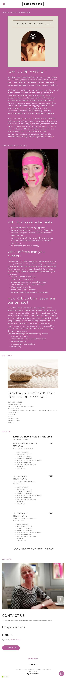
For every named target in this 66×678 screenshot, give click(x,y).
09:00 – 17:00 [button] (15, 640)
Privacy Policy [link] (33, 658)
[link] (33, 4)
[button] (6, 4)
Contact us (11, 648)
